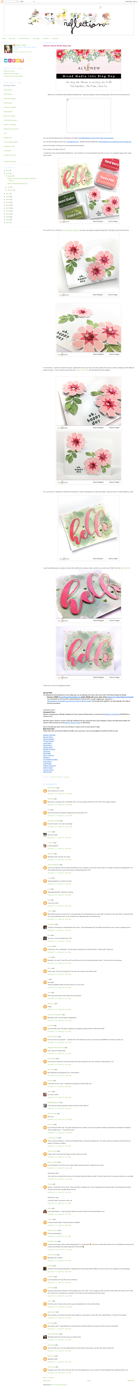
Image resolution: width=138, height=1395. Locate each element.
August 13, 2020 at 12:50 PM (60, 827)
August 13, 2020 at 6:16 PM (59, 1053)
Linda (49, 878)
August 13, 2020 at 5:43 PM (59, 1009)
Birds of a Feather (9, 116)
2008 (8, 219)
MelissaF (50, 854)
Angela (50, 1184)
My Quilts (55, 38)
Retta (49, 968)
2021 (8, 170)
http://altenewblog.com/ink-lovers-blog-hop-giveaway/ (96, 138)
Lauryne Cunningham (55, 1014)
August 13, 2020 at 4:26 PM (59, 974)
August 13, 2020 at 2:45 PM (59, 895)
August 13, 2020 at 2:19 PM (59, 859)
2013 (8, 205)
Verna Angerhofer (53, 1334)
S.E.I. (5, 133)
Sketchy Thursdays (10, 124)
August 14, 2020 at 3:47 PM (59, 1203)
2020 (8, 173)
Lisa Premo (51, 1367)
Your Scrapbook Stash (11, 142)
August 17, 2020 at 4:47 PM (59, 1362)
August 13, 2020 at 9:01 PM (59, 1108)
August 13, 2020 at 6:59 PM (59, 1086)
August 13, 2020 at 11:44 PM (60, 1133)
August (10, 176)
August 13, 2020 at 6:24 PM (59, 1064)
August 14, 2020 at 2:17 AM (59, 1157)
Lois (49, 889)
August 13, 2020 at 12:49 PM (60, 815)
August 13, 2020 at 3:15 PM (59, 930)
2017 (8, 193)
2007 (8, 222)
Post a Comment (48, 1377)
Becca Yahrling (52, 1162)
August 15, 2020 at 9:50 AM (59, 1282)
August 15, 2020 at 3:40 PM (59, 1329)
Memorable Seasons (10, 120)
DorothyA (51, 1323)
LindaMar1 (51, 924)
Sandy (50, 1091)
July (9, 187)
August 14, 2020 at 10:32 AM (60, 1168)
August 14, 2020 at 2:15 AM (59, 1146)
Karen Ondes (52, 1254)
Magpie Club (8, 137)
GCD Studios (8, 94)
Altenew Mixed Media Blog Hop (17, 183)
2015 (8, 199)
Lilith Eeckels (47, 772)
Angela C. (51, 1003)
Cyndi (49, 957)
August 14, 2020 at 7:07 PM (59, 1214)
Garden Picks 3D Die (82, 370)
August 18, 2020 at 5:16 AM (59, 1373)
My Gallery (36, 38)
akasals (50, 946)
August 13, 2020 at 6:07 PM (59, 1042)
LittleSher (51, 1276)
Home (4, 38)
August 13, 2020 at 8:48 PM (59, 1097)
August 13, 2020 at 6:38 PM (59, 1075)
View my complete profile (22, 52)
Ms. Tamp (51, 1069)
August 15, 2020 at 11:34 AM (60, 1296)
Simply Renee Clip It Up (11, 129)
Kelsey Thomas (53, 1230)
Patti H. (50, 1219)
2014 (8, 202)
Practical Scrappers (10, 98)
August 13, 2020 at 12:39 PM (60, 805)
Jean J (50, 1301)
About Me (12, 38)
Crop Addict (7, 150)
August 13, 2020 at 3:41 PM (59, 952)
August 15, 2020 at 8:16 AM (59, 1260)
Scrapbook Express (10, 161)
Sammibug (51, 1345)
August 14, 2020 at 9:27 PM (59, 1236)
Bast (49, 935)
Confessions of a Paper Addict (13, 76)
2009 (8, 217)
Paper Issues (8, 90)
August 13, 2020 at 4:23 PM (59, 963)
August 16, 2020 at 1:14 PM (59, 1351)
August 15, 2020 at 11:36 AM (60, 1307)
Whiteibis (50, 799)
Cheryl (50, 832)
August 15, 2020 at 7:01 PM (59, 1340)
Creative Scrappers (10, 107)
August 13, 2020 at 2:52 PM (59, 906)
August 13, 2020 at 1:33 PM (59, 838)
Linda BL (50, 1025)
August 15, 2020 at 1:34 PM (59, 1318)
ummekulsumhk (53, 1138)
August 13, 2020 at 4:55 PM (59, 987)
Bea (49, 900)
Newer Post (47, 1380)
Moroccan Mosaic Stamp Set (70, 230)
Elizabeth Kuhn (52, 1241)
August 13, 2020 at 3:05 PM (59, 919)
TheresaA (51, 1287)
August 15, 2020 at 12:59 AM (60, 1249)
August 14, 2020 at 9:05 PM (59, 1225)
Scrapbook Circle (9, 146)
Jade (49, 992)
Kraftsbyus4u (52, 788)
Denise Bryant (52, 1151)
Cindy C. (50, 842)
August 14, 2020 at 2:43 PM (59, 1192)
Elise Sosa (51, 1356)
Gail (49, 810)
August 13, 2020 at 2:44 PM (59, 884)
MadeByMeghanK (53, 1102)
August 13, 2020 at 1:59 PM (59, 848)
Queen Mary (52, 1058)
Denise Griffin (52, 1113)
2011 (7, 211)
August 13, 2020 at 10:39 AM (60, 794)
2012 (8, 208)
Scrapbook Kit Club (10, 155)
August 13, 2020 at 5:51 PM (59, 1020)
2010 (8, 214)
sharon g (50, 1124)
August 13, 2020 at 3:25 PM (59, 941)
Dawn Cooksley (53, 1036)
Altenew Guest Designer (11, 73)
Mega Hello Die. (126, 568)
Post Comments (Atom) (59, 1384)
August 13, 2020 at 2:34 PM (59, 873)
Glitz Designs (8, 103)
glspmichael (51, 1312)
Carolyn (50, 1080)
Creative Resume (24, 38)
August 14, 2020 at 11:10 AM (60, 1179)
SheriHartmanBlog (53, 821)
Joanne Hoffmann (53, 864)
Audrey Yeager (20, 45)
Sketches (46, 38)
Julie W (50, 911)
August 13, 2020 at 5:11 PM (59, 998)
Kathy (49, 1208)
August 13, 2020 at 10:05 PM (60, 1119)
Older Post (130, 1380)
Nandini (50, 1266)
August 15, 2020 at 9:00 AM (59, 1271)
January (10, 190)
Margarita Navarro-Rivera (56, 1047)
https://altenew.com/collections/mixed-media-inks (115, 142)
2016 (8, 196)
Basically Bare (8, 111)
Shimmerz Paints (9, 71)
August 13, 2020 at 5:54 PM (59, 1031)
